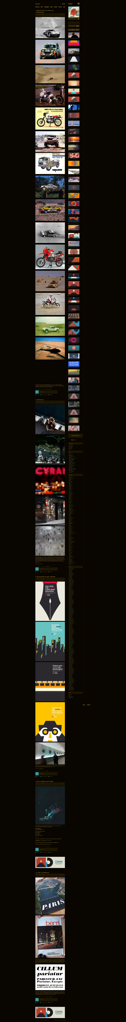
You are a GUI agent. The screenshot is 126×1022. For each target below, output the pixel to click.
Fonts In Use (53, 766)
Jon (42, 401)
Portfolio (37, 6)
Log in (70, 695)
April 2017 (70, 588)
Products (70, 538)
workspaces (70, 564)
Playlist (73, 3)
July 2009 (70, 664)
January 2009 (71, 669)
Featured (47, 389)
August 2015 (70, 604)
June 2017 (70, 586)
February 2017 (71, 590)
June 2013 (70, 625)
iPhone (70, 516)
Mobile (70, 525)
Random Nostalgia (71, 541)
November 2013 (71, 621)
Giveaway (70, 504)
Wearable (70, 560)
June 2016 (70, 596)
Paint (69, 530)
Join (64, 6)
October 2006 (71, 690)
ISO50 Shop (70, 461)
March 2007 (70, 686)
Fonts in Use (37, 768)
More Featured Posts (75, 435)
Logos (70, 521)
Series (70, 545)
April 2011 (70, 647)
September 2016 (71, 594)
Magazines (70, 522)
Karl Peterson (71, 464)
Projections (70, 539)
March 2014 (70, 618)
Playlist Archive (73, 19)
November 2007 (71, 681)
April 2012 (70, 637)
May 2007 (70, 684)
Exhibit (70, 498)
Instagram (70, 512)
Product (70, 537)
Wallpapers (70, 559)
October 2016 (71, 593)
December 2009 (71, 660)
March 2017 (70, 589)
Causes (70, 486)
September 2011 (71, 643)
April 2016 (70, 598)
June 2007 (70, 683)
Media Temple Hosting (73, 440)
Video (69, 558)
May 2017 (70, 587)
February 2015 (71, 609)
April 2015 (70, 607)
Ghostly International (72, 456)
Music (47, 846)
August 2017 (70, 585)
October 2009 (71, 662)
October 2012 (71, 632)
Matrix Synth (70, 466)
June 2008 (70, 675)
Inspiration (70, 511)
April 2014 (70, 617)
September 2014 (71, 613)
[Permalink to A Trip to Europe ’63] (42, 872)
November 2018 (71, 574)
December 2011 (71, 640)
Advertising (70, 476)
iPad (69, 515)
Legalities (70, 520)
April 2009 (70, 667)
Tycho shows (53, 384)
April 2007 (70, 685)
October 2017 (71, 583)
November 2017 (71, 582)
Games (70, 503)
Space (70, 548)
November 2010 (71, 651)
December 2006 (71, 688)
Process (70, 536)
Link (38, 963)
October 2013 (71, 622)
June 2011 (70, 645)
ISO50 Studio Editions (72, 462)
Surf (69, 551)
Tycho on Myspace (71, 471)
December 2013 (71, 620)
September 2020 (71, 568)
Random (70, 540)
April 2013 (70, 627)
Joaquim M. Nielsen (71, 463)
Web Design (70, 561)
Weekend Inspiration (71, 562)
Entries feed (70, 696)
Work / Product (87, 704)
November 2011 (71, 641)
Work (69, 563)
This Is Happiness (39, 563)
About (51, 6)
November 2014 (71, 611)
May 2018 (70, 577)
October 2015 (71, 602)
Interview (70, 514)
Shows (49, 846)
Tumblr (70, 553)
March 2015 (70, 608)
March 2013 (70, 628)
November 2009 (71, 661)
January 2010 (71, 659)
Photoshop (70, 532)
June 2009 (70, 665)
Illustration (70, 509)
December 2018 (71, 573)
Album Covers (71, 478)
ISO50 (70, 517)
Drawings (70, 495)
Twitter (60, 6)
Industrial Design (71, 510)
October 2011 (71, 642)
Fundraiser (70, 501)
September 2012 (71, 633)
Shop (42, 6)
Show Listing (70, 546)
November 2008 (71, 671)
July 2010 (70, 654)
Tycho (70, 555)
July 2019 (70, 570)
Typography (50, 996)
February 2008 (71, 678)
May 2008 (70, 676)
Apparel (70, 480)
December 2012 (71, 630)
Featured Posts (73, 30)
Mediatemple (70, 467)
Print (69, 535)
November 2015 (71, 601)
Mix (69, 524)
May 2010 (70, 656)
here (50, 844)
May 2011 (70, 646)
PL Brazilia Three (53, 994)
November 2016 (71, 592)
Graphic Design (71, 505)
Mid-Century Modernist (72, 468)
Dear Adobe (70, 492)
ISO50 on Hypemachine (72, 458)
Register (70, 694)
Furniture (70, 502)
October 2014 (71, 612)
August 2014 (70, 614)
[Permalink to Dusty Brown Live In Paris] (44, 781)
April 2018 (70, 578)
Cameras (70, 485)
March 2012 (70, 638)
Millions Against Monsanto (72, 469)
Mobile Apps (70, 526)
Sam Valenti (70, 448)
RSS (63, 3)
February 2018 (71, 580)
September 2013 (71, 623)
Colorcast (70, 488)
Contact (55, 6)
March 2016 (70, 599)
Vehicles (50, 389)
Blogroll (70, 483)
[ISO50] (38, 3)
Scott (43, 783)
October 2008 (71, 672)
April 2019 (70, 572)
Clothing (70, 487)
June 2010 (70, 655)
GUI (69, 507)
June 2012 (70, 635)
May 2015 (70, 606)
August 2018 (70, 575)
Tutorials (70, 554)
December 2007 (71, 680)
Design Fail (70, 493)
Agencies (70, 477)
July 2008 (70, 674)
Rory (43, 14)
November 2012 (71, 631)
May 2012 (70, 636)
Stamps (70, 549)
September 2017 (71, 584)
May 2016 (70, 597)
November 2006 (71, 689)
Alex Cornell (70, 446)
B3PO (69, 454)
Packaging (70, 529)
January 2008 (71, 679)
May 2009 (70, 666)
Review (70, 543)
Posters (47, 996)
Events (70, 497)
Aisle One (42, 768)
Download (49, 840)
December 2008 (71, 670)
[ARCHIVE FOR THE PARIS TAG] (44, 10)
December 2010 (71, 650)
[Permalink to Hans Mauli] (39, 399)
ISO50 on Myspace (71, 459)
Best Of (70, 482)
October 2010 (71, 652)
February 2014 (71, 619)
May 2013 (70, 626)
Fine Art (70, 500)
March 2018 (70, 579)
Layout (70, 519)
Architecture (70, 481)
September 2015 (71, 603)
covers (70, 490)
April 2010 (70, 657)
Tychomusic (70, 472)
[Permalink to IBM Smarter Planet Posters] (45, 576)
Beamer (70, 449)
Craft (69, 491)
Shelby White (71, 447)
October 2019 (71, 569)
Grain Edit (70, 457)
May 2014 (70, 616)
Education (70, 496)
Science (70, 544)
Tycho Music (46, 6)
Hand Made (70, 508)
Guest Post (70, 506)
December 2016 (71, 591)
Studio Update (71, 550)
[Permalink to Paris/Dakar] (39, 12)
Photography (47, 566)
